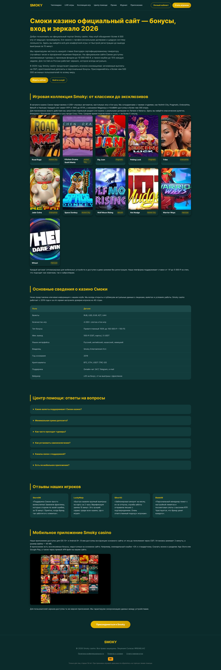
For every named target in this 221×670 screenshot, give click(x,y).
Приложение (136, 5)
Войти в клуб (58, 80)
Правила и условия (115, 654)
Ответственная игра (134, 654)
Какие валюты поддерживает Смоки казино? (58, 409)
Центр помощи (100, 5)
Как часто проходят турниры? (50, 431)
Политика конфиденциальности (91, 654)
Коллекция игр (84, 5)
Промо (114, 5)
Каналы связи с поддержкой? (50, 454)
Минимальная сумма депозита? (51, 420)
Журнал (123, 5)
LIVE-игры (69, 5)
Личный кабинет (161, 5)
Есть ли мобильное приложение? (52, 465)
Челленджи (56, 5)
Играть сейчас (39, 80)
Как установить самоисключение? (52, 443)
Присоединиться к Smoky (110, 624)
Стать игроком (182, 5)
